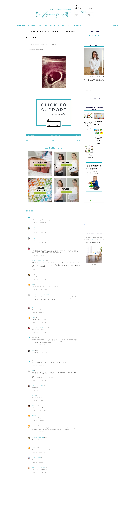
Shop (69, 25)
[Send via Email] (79, 135)
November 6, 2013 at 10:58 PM (39, 452)
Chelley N (34, 405)
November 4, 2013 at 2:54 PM (39, 332)
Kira (33, 370)
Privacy (49, 518)
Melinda (34, 395)
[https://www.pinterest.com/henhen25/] (92, 36)
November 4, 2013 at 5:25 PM (39, 355)
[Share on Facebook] (76, 135)
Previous (78, 140)
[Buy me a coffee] (53, 113)
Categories (77, 25)
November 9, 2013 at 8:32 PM (39, 472)
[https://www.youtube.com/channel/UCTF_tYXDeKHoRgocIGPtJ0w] (99, 36)
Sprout (93, 239)
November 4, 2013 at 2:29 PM (39, 322)
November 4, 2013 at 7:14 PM (39, 390)
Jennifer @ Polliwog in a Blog (39, 327)
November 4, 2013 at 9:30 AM (39, 269)
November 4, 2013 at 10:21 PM (39, 410)
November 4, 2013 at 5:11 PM (39, 345)
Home (52, 140)
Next (27, 140)
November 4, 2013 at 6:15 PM (39, 365)
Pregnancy (41, 40)
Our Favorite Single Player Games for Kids (98, 139)
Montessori (21, 25)
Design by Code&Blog (81, 518)
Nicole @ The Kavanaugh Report (40, 294)
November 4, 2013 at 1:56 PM (39, 312)
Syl (32, 307)
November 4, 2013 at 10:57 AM (39, 279)
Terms (42, 518)
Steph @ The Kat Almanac (38, 467)
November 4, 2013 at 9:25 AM (39, 232)
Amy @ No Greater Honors (38, 260)
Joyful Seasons (50, 25)
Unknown (34, 426)
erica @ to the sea (36, 457)
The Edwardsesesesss (37, 385)
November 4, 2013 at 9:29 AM (39, 255)
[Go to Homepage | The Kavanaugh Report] (64, 21)
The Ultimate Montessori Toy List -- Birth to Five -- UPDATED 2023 (88, 125)
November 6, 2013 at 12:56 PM (39, 442)
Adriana (34, 248)
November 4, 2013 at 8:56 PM (39, 400)
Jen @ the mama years (38, 228)
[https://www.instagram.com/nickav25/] (95, 36)
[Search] (102, 90)
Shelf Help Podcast (35, 25)
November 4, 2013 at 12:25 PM (39, 289)
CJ (32, 274)
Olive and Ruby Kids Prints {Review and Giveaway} (99, 123)
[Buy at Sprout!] (94, 262)
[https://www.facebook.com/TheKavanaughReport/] (89, 36)
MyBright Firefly (36, 415)
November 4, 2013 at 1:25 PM (39, 302)
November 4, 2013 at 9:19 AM (39, 222)
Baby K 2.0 (35, 40)
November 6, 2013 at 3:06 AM (39, 432)
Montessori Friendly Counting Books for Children (89, 156)
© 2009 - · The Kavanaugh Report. (63, 518)
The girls (34, 317)
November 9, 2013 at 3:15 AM (39, 462)
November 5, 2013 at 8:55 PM (39, 420)
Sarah (33, 350)
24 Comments (30, 135)
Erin (33, 284)
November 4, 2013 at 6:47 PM (39, 380)
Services (61, 25)
